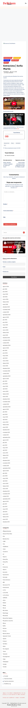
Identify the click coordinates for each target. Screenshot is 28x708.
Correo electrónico (8, 210)
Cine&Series (5, 546)
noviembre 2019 (6, 493)
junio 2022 (5, 414)
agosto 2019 (6, 501)
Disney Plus (5, 559)
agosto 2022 (6, 409)
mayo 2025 (5, 324)
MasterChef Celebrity (7, 618)
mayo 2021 (5, 447)
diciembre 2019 (6, 491)
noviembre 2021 (6, 432)
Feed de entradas (8, 678)
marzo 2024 (5, 360)
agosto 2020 (6, 470)
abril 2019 (5, 511)
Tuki (5, 145)
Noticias (4, 628)
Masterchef (5, 615)
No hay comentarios (9, 72)
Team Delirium (9, 153)
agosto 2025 (6, 317)
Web (4, 217)
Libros (4, 600)
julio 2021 (5, 442)
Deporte (5, 556)
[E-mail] (6, 136)
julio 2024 (5, 350)
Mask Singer (5, 613)
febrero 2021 (5, 455)
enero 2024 (5, 365)
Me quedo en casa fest (8, 620)
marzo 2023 (5, 391)
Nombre (5, 204)
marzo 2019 (5, 514)
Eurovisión (6, 60)
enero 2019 (5, 519)
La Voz (4, 590)
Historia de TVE (6, 585)
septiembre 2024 (6, 345)
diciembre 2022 (6, 399)
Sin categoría (6, 648)
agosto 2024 (6, 348)
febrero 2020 (6, 486)
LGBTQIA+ (5, 597)
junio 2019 (5, 506)
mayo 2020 (5, 478)
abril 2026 (5, 296)
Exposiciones (6, 574)
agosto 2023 (6, 378)
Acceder (6, 676)
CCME (4, 541)
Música (6, 62)
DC (3, 554)
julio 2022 (5, 411)
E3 (3, 564)
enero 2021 (5, 457)
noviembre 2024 (6, 340)
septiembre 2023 (6, 376)
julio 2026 (5, 289)
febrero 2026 (6, 301)
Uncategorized (6, 656)
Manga (4, 605)
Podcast (5, 641)
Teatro (4, 651)
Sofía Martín (18, 143)
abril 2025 (5, 327)
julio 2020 (5, 473)
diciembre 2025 (6, 307)
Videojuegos (5, 661)
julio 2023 (5, 381)
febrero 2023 (6, 394)
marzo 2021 (5, 452)
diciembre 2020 (6, 460)
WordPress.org (7, 683)
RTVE (18, 128)
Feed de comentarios (9, 681)
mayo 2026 (5, 294)
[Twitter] (7, 136)
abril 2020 (5, 481)
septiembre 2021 (6, 437)
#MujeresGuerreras (7, 531)
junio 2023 (5, 383)
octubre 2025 (6, 312)
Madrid (4, 602)
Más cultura (15, 60)
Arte (4, 536)
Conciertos (5, 551)
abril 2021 (5, 450)
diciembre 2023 (6, 368)
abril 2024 (5, 358)
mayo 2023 (5, 386)
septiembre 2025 (6, 314)
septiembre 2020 (6, 468)
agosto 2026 (6, 286)
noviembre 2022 (6, 401)
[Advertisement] (14, 23)
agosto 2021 (6, 440)
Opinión (4, 638)
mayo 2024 (5, 355)
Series (4, 646)
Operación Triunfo (7, 636)
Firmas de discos (6, 579)
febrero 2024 (6, 363)
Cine (4, 544)
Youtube (4, 664)
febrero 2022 (6, 424)
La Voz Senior (6, 595)
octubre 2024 (6, 342)
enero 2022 (5, 427)
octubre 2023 (6, 373)
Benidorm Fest (7, 57)
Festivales (5, 577)
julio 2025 (5, 319)
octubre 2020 (6, 465)
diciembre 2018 (6, 521)
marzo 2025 (5, 330)
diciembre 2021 (6, 429)
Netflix (4, 625)
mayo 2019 (5, 509)
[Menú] (25, 3)
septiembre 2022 (6, 406)
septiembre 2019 (6, 498)
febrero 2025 (6, 332)
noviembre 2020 (6, 463)
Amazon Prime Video (7, 533)
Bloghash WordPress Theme (14, 704)
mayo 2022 (5, 417)
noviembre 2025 (6, 309)
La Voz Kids (5, 592)
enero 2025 (5, 335)
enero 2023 (5, 396)
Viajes (4, 659)
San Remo (5, 643)
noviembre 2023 (6, 371)
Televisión (5, 654)
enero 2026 (5, 304)
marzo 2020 (5, 483)
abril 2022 (5, 419)
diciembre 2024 (6, 337)
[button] (9, 155)
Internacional (6, 587)
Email (4, 266)
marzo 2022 (5, 422)
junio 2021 (5, 445)
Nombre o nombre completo (9, 262)
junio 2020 (5, 475)
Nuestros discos (6, 633)
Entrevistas (17, 57)
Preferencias (5, 271)
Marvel (4, 608)
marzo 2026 (5, 299)
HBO (4, 582)
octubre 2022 (6, 404)
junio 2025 (5, 322)
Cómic (4, 549)
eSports (4, 569)
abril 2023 (5, 388)
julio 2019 (5, 504)
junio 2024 (5, 353)
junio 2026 (5, 291)
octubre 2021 (6, 434)
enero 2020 (5, 488)
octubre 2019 (6, 496)
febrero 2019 (5, 516)
